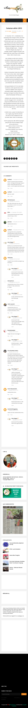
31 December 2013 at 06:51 (16, 212)
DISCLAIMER (4, 697)
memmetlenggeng (12, 409)
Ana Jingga (8, 31)
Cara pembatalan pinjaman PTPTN (16, 543)
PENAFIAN (3, 699)
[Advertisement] (14, 636)
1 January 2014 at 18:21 (13, 331)
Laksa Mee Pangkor (14, 555)
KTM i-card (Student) (14, 549)
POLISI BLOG (17, 697)
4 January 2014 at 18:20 (17, 419)
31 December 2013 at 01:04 (18, 179)
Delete (11, 188)
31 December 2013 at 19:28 (14, 259)
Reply (8, 188)
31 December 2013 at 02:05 (14, 201)
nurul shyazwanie (12, 388)
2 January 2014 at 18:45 (17, 318)
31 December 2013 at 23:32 (14, 305)
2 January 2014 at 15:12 (13, 390)
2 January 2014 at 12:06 (13, 352)
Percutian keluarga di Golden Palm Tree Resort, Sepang (17, 562)
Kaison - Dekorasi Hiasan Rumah (15, 568)
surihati (10, 179)
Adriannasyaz (11, 200)
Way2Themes (13, 704)
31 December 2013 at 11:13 (18, 221)
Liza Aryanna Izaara (13, 350)
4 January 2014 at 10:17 (13, 410)
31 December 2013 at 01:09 (18, 192)
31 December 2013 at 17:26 (18, 229)
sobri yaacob (11, 304)
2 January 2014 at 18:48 (17, 370)
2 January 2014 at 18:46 (17, 341)
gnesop (10, 221)
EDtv (9, 212)
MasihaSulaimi (11, 330)
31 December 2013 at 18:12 (14, 243)
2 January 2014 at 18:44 (17, 270)
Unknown (10, 257)
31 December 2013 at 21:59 (14, 282)
